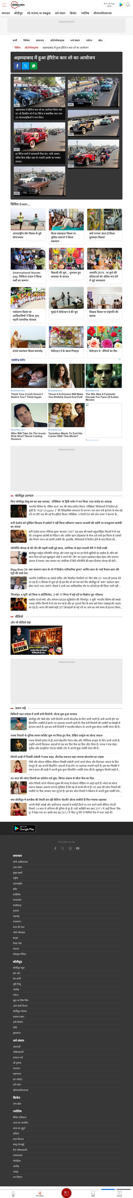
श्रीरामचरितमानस (102, 13)
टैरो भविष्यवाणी (20, 1149)
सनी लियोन (18, 1022)
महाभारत (17, 1073)
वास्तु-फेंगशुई (18, 1144)
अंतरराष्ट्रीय (17, 883)
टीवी (15, 1027)
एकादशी (16, 1046)
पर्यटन (89, 40)
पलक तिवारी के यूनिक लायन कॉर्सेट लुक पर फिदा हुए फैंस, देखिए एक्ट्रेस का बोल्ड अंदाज (57, 735)
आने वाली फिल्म (20, 1005)
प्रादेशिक (17, 894)
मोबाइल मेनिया (19, 954)
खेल (100, 40)
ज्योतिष (85, 13)
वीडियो (19, 616)
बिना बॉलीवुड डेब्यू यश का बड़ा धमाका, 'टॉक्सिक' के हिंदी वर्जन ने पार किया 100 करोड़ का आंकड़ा (61, 501)
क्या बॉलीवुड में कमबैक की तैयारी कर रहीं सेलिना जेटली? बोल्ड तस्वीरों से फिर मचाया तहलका (59, 799)
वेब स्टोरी (17, 978)
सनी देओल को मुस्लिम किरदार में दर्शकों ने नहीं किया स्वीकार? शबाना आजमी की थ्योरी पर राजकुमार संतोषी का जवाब (66, 524)
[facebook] (55, 848)
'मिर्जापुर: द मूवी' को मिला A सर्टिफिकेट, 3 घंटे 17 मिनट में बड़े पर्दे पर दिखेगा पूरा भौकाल (57, 594)
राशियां (16, 1133)
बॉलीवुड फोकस (20, 1011)
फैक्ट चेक (17, 943)
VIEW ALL (28, 219)
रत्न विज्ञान (17, 1177)
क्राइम (15, 937)
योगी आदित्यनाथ (20, 861)
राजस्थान (17, 921)
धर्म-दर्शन (17, 1084)
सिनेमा (26, 40)
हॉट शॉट (16, 973)
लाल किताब (18, 1139)
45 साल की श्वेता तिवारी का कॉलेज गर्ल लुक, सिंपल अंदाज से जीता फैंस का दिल (52, 778)
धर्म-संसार (60, 13)
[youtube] (70, 848)
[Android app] (24, 828)
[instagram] (78, 848)
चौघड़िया (17, 1160)
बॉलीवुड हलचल (24, 495)
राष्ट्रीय (15, 878)
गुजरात (16, 910)
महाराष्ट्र (16, 916)
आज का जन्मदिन (20, 1122)
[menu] (5, 5)
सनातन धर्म (18, 1057)
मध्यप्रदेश (17, 899)
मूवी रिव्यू (17, 984)
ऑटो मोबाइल (19, 932)
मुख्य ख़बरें (17, 872)
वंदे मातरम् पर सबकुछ (39, 13)
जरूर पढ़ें (20, 708)
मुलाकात (17, 1032)
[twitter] (63, 848)
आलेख (16, 989)
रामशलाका (18, 1155)
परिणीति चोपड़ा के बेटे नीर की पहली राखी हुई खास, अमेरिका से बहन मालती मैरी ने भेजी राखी (59, 548)
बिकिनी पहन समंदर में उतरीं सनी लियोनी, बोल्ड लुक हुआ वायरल (44, 714)
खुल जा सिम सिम (20, 1000)
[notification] (128, 4)
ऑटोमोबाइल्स (57, 40)
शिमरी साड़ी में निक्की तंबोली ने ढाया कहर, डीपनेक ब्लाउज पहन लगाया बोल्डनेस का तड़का (57, 757)
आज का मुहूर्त (19, 1128)
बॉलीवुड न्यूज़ (18, 967)
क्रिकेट (73, 13)
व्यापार (16, 948)
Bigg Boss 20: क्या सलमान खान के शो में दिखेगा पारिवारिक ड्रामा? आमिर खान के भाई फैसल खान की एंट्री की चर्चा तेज (65, 571)
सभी (15, 40)
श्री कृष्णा (17, 1062)
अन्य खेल (17, 1103)
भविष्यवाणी (18, 1052)
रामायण (16, 1068)
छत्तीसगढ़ (17, 905)
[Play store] (121, 4)
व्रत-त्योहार (17, 1079)
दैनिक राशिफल (19, 1117)
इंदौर (15, 888)
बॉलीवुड (18, 13)
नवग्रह (15, 1171)
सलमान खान (18, 1016)
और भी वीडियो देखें (21, 622)
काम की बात (18, 927)
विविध (17, 47)
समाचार (6, 13)
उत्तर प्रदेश (17, 867)
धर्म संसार (75, 40)
